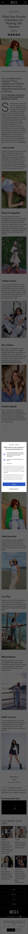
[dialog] (14, 467)
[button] (14, 463)
